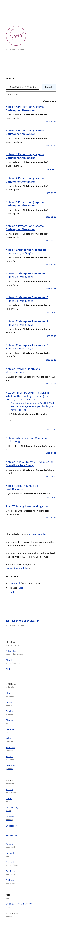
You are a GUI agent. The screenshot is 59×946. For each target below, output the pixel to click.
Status (9, 669)
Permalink (15, 583)
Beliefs (9, 756)
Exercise (10, 729)
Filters (14, 94)
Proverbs (10, 765)
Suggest (10, 862)
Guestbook (11, 825)
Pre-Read (10, 871)
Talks (8, 738)
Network (10, 853)
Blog (8, 693)
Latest (9, 798)
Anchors (10, 843)
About (9, 660)
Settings (10, 880)
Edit (12, 592)
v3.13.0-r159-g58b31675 (19, 904)
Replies (9, 711)
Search (48, 86)
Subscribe (11, 651)
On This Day (12, 807)
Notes (9, 702)
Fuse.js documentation (17, 567)
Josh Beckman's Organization (22, 620)
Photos (9, 720)
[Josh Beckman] (16, 36)
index (20, 587)
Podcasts (10, 747)
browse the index (37, 534)
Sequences (11, 834)
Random (10, 816)
